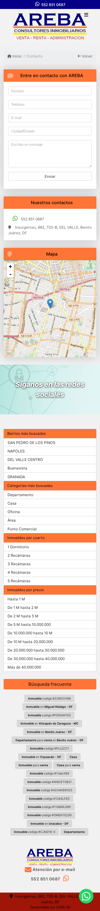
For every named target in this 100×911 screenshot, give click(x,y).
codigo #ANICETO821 (49, 782)
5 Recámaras (19, 581)
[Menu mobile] (50, 26)
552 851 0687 (53, 4)
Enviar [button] (50, 176)
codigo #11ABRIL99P (49, 807)
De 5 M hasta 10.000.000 (29, 624)
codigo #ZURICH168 (49, 698)
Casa (12, 503)
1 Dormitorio (18, 547)
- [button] (10, 274)
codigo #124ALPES (49, 798)
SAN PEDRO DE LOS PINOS (31, 442)
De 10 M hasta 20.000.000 (30, 641)
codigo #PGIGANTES (49, 715)
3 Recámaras (19, 564)
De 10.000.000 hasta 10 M (30, 633)
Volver (87, 56)
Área (12, 520)
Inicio (16, 56)
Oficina (14, 511)
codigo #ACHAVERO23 (49, 790)
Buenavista (17, 468)
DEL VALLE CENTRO (25, 459)
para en (49, 740)
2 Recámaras (19, 555)
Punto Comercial (22, 529)
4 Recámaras (19, 572)
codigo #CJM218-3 (34, 832)
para (33, 765)
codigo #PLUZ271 (49, 748)
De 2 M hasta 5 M (23, 616)
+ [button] (10, 267)
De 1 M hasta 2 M (23, 607)
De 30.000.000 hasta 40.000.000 (36, 658)
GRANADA (16, 477)
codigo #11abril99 (49, 773)
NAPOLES (16, 451)
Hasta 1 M (16, 599)
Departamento (20, 494)
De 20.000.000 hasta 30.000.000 (36, 650)
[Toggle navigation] (86, 15)
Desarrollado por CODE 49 (50, 907)
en (49, 707)
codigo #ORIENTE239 (49, 815)
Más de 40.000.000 (24, 667)
